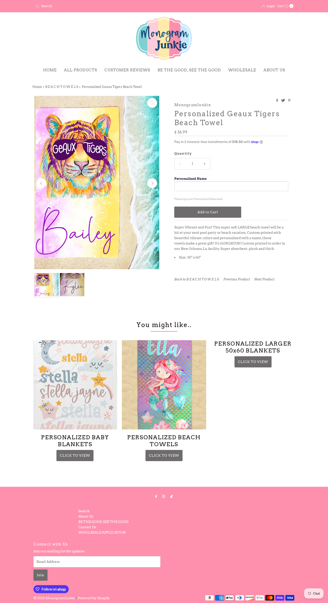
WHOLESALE (242, 70)
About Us (85, 516)
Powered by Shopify (94, 598)
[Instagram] (163, 496)
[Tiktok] (171, 496)
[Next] (152, 183)
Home (37, 87)
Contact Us (87, 527)
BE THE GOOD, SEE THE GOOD (189, 70)
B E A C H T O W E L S (61, 87)
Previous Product (236, 279)
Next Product (264, 279)
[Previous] (41, 183)
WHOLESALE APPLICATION (102, 532)
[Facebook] (156, 496)
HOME (50, 70)
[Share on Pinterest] (289, 101)
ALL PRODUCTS (80, 70)
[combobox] (97, 6)
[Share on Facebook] (277, 101)
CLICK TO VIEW (75, 456)
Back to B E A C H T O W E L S (196, 279)
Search (84, 511)
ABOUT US (274, 70)
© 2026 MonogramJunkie (54, 598)
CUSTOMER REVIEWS (127, 70)
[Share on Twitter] (283, 101)
